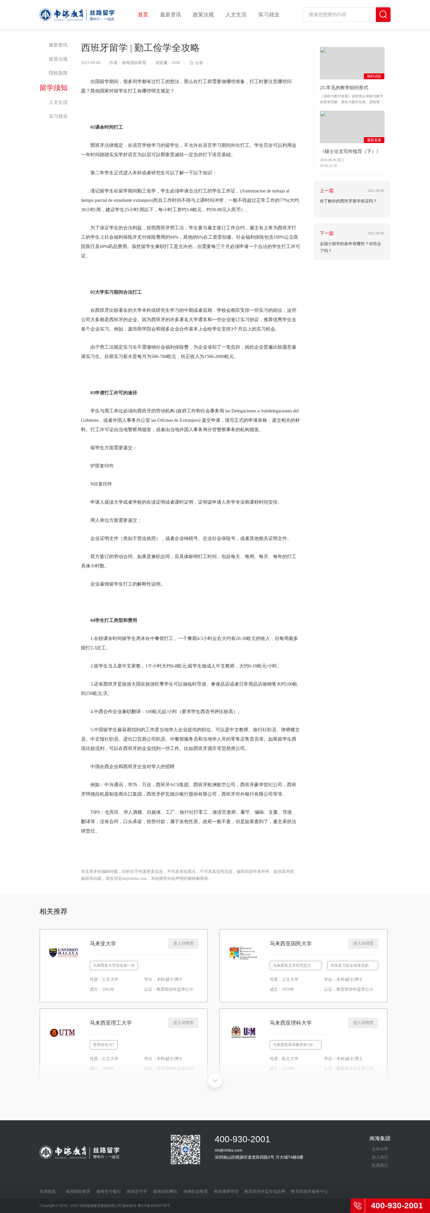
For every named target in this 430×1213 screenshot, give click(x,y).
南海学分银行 (108, 1191)
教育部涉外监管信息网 (264, 1191)
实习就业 (268, 15)
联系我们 (380, 1165)
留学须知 (53, 88)
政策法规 (203, 15)
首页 (143, 15)
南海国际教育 (78, 1191)
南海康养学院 (226, 1191)
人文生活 (236, 15)
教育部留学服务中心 (309, 1191)
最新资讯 (170, 15)
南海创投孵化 (165, 1191)
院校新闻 (58, 72)
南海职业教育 (195, 1191)
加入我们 (380, 1157)
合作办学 (380, 1149)
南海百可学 (137, 1191)
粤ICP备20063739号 (153, 1206)
